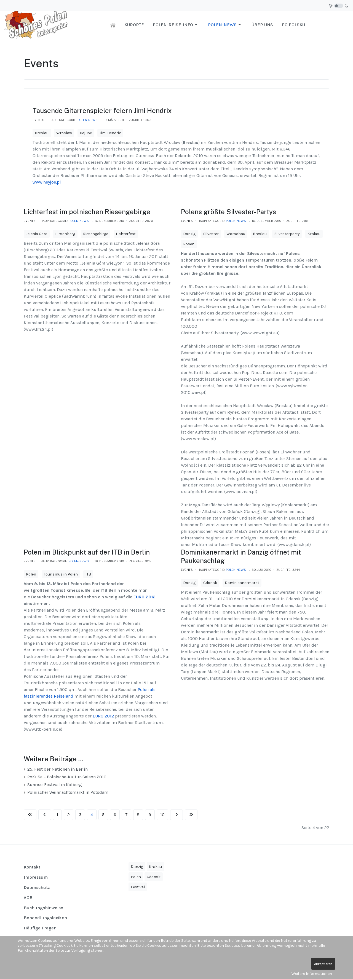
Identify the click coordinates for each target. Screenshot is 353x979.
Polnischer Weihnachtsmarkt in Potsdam (67, 792)
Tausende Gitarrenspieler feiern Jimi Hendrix (102, 110)
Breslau (42, 133)
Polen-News (87, 120)
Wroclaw (64, 133)
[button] (176, 25)
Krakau (313, 234)
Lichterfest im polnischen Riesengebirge (87, 212)
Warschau (235, 234)
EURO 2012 (144, 596)
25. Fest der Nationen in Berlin (57, 769)
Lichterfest (126, 234)
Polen (31, 574)
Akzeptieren (323, 964)
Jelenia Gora (36, 234)
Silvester (211, 234)
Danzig (189, 234)
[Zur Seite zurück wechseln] (44, 814)
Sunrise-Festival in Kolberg (54, 784)
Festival (138, 887)
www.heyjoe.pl (47, 182)
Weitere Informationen (312, 973)
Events (38, 120)
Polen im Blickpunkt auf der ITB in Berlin (87, 552)
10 (162, 814)
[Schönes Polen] (37, 24)
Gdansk (210, 582)
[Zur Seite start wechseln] (30, 814)
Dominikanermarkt (242, 582)
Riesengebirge (95, 234)
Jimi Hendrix (110, 133)
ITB (88, 574)
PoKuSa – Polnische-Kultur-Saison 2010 (66, 776)
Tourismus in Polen (61, 574)
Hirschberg (65, 234)
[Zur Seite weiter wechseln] (176, 814)
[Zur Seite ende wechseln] (191, 814)
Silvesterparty (287, 234)
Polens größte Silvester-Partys (228, 212)
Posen (188, 244)
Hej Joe (86, 133)
